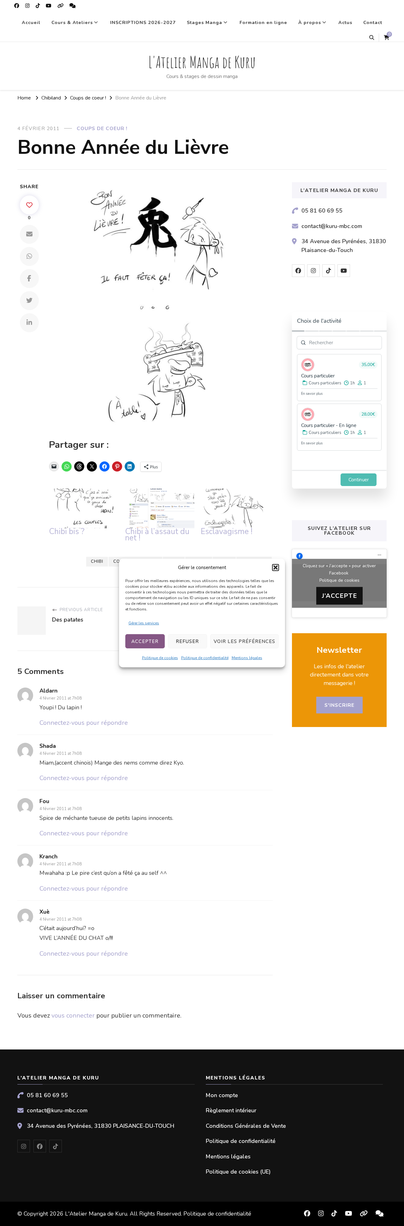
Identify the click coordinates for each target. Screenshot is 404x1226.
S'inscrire (339, 705)
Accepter (144, 641)
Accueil (31, 22)
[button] (275, 567)
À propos (309, 22)
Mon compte (222, 1095)
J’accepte (339, 595)
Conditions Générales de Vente (246, 1126)
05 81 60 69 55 (321, 210)
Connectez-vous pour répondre (83, 722)
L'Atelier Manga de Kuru (202, 62)
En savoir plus (312, 393)
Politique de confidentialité (205, 657)
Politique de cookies (160, 657)
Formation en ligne (263, 22)
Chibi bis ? (67, 531)
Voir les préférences (244, 641)
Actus (345, 22)
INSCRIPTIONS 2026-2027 (143, 22)
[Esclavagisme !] (235, 508)
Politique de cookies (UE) (238, 1171)
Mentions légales (247, 657)
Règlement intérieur (231, 1110)
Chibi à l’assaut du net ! (157, 534)
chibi (97, 561)
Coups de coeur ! (102, 128)
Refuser (187, 641)
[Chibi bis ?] (84, 508)
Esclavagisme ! (226, 531)
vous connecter (73, 1015)
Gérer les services (143, 623)
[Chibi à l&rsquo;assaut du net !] (160, 508)
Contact (372, 22)
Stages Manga (204, 22)
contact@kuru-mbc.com (331, 226)
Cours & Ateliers (72, 22)
